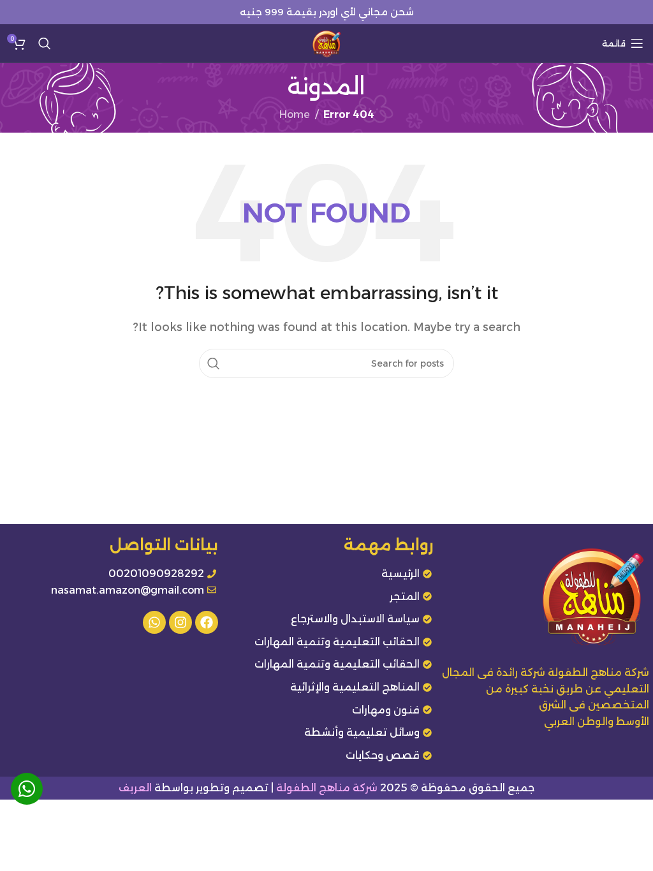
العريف (135, 788)
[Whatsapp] (154, 622)
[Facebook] (206, 622)
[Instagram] (180, 622)
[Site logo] (326, 42)
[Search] (44, 43)
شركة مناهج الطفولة (327, 788)
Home (294, 114)
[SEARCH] (213, 363)
